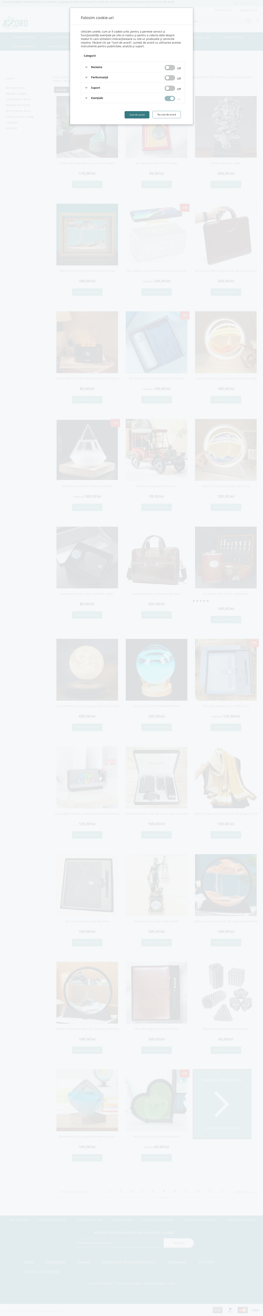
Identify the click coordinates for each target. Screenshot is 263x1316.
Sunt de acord (137, 114)
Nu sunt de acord (166, 114)
